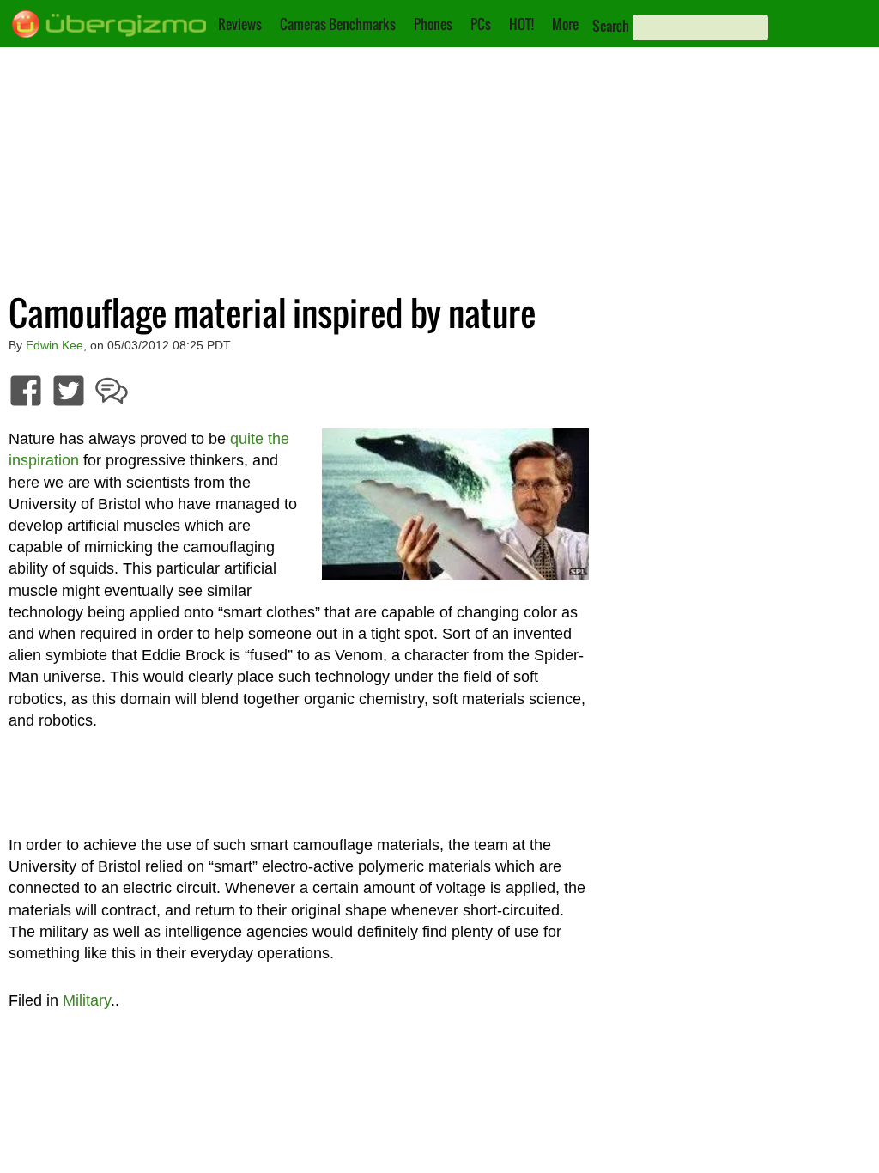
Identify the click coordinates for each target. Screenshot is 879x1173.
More (565, 24)
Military (87, 1000)
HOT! (521, 24)
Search (610, 25)
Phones (433, 24)
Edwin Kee (54, 345)
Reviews (240, 24)
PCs (480, 24)
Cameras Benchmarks (338, 24)
